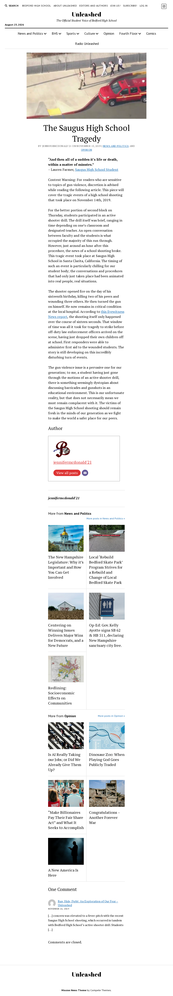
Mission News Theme (73, 990)
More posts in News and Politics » (105, 518)
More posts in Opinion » (111, 715)
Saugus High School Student (96, 169)
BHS (55, 33)
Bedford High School (36, 5)
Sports (71, 33)
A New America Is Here (63, 872)
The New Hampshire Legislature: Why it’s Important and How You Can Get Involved (66, 567)
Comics (151, 33)
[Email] (85, 473)
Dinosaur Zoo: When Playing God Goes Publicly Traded (106, 759)
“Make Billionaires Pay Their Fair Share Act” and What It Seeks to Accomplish (66, 820)
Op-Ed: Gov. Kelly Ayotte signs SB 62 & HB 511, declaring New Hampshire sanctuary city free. (106, 635)
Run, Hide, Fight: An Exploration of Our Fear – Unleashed (88, 903)
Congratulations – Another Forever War (104, 817)
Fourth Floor (128, 33)
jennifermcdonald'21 (72, 462)
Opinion (109, 33)
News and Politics (30, 33)
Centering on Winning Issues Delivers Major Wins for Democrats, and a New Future (65, 635)
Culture (89, 33)
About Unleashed (65, 5)
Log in (144, 5)
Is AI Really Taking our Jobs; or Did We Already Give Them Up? (64, 762)
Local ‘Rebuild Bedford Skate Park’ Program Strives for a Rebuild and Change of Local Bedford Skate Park (106, 569)
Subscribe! (130, 5)
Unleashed (86, 14)
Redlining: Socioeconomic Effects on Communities (61, 695)
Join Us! (115, 5)
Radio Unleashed (87, 43)
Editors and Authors (93, 5)
